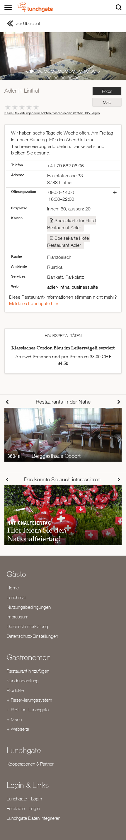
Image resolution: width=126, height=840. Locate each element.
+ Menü (14, 719)
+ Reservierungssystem (29, 700)
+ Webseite (18, 729)
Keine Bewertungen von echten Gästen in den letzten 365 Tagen (52, 113)
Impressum (17, 616)
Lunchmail (16, 597)
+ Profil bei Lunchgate (28, 709)
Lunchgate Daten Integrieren (33, 818)
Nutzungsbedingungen (29, 607)
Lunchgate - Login (24, 798)
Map (107, 102)
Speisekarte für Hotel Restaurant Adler (71, 224)
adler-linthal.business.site (72, 287)
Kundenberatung (23, 680)
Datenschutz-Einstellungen (32, 636)
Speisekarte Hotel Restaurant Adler (68, 241)
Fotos (107, 91)
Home (13, 587)
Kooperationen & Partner (30, 763)
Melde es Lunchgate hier (33, 303)
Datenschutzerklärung (27, 626)
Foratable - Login (23, 808)
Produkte (15, 690)
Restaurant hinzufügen (28, 671)
